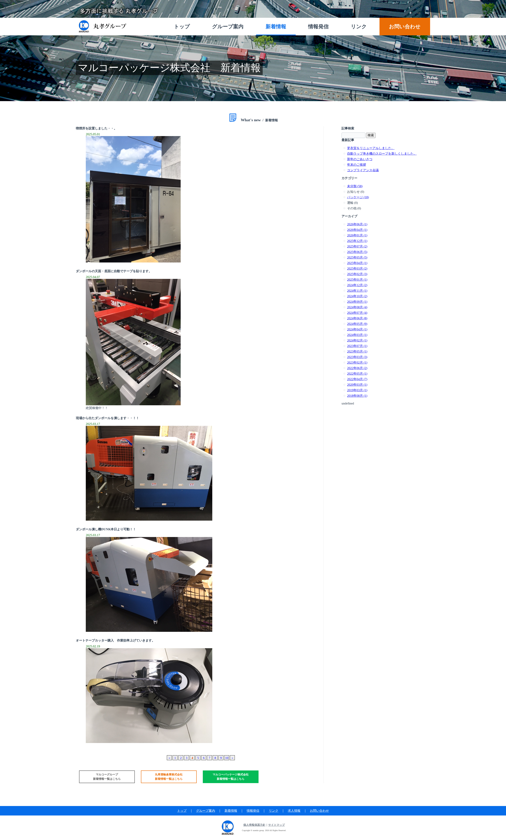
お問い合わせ (319, 810)
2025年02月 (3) (357, 274)
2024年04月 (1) (357, 329)
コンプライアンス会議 (363, 170)
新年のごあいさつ (359, 159)
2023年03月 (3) (357, 357)
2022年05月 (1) (357, 373)
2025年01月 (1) (357, 279)
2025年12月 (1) (357, 241)
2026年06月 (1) (357, 224)
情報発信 (253, 810)
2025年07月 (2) (357, 246)
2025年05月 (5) (357, 257)
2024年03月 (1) (357, 335)
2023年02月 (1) (357, 362)
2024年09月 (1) (357, 301)
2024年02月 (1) (357, 340)
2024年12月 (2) (357, 285)
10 (226, 758)
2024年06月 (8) (357, 318)
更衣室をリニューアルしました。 (371, 148)
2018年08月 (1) (357, 395)
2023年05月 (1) (357, 351)
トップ (182, 810)
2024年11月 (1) (357, 290)
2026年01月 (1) (357, 235)
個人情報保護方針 (254, 824)
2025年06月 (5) (357, 252)
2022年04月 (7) (357, 379)
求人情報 (294, 810)
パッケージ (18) (358, 197)
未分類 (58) (355, 186)
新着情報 (231, 810)
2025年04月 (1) (357, 263)
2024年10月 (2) (357, 296)
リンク (273, 810)
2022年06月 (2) (357, 368)
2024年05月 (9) (357, 323)
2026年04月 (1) (357, 229)
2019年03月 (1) (357, 390)
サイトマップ (276, 824)
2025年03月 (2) (357, 268)
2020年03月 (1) (357, 384)
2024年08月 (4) (357, 307)
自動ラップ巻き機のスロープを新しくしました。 (382, 153)
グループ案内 (205, 810)
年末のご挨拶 (356, 164)
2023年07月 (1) (357, 346)
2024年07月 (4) (357, 312)
